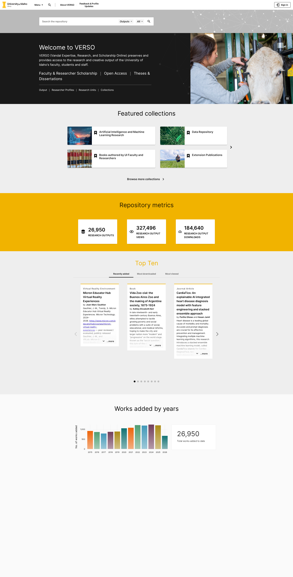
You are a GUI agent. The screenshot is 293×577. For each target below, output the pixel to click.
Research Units (87, 89)
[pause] (287, 98)
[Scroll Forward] (231, 147)
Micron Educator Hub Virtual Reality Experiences (97, 297)
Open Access (115, 73)
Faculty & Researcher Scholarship (68, 73)
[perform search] (149, 21)
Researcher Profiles (63, 89)
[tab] (121, 273)
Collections (107, 89)
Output (43, 89)
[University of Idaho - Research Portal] (14, 4)
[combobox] (80, 21)
